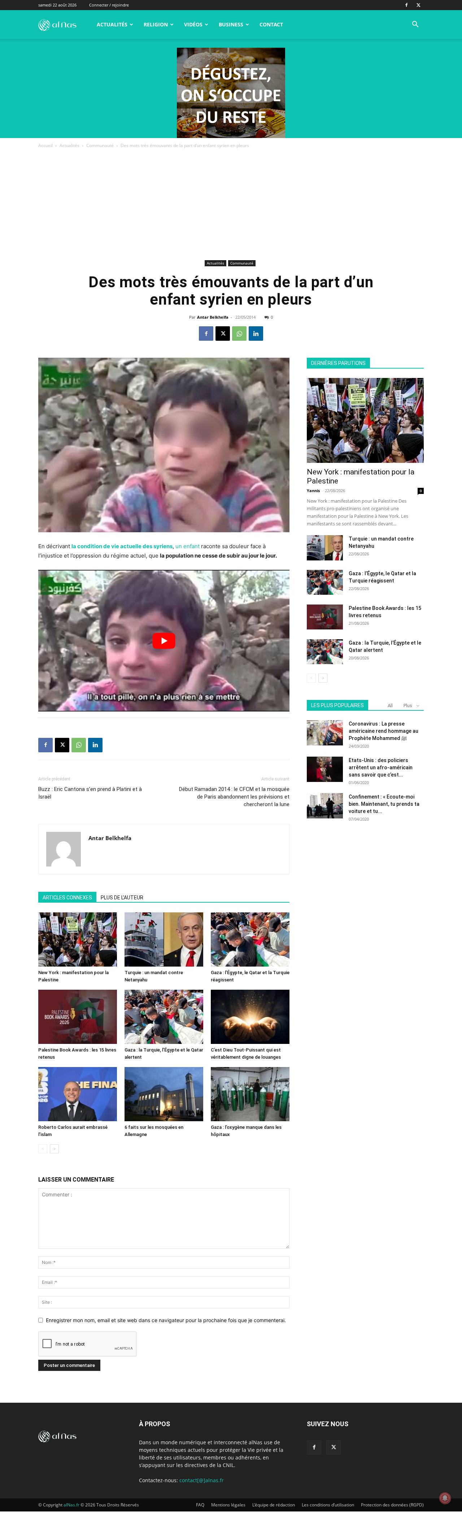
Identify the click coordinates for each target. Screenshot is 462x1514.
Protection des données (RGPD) (392, 1505)
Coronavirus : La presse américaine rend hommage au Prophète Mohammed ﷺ (383, 731)
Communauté (100, 145)
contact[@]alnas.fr (201, 1480)
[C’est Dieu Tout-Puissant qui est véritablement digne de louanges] (250, 1017)
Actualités (112, 24)
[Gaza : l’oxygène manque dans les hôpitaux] (250, 1094)
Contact (271, 24)
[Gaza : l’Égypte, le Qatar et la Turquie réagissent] (250, 939)
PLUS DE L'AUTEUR (122, 897)
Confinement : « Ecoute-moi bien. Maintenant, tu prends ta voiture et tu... (384, 804)
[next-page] (54, 1148)
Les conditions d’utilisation (328, 1505)
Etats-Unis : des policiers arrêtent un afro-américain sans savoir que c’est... (381, 767)
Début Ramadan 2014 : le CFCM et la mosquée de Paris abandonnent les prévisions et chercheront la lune (234, 797)
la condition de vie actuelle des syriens (122, 546)
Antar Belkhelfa (212, 317)
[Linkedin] (256, 333)
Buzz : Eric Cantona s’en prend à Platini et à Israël (90, 793)
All (390, 705)
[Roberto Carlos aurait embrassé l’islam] (77, 1094)
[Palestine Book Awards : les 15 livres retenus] (77, 1017)
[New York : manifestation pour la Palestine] (77, 939)
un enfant (187, 546)
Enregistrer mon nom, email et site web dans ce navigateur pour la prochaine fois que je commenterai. (166, 1320)
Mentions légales (228, 1505)
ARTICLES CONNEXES (67, 897)
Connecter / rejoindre (109, 5)
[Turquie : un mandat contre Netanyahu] (164, 939)
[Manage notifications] (445, 1498)
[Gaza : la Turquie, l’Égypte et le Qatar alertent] (164, 1017)
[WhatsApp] (239, 333)
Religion (156, 24)
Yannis (313, 490)
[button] (415, 25)
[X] (418, 5)
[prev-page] (42, 1148)
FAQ (200, 1505)
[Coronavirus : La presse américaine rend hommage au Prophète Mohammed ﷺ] (325, 732)
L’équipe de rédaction (273, 1505)
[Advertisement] (231, 203)
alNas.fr (71, 1505)
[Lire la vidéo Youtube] (163, 640)
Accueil (45, 145)
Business (231, 24)
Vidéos (193, 24)
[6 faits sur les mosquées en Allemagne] (164, 1094)
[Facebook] (406, 5)
